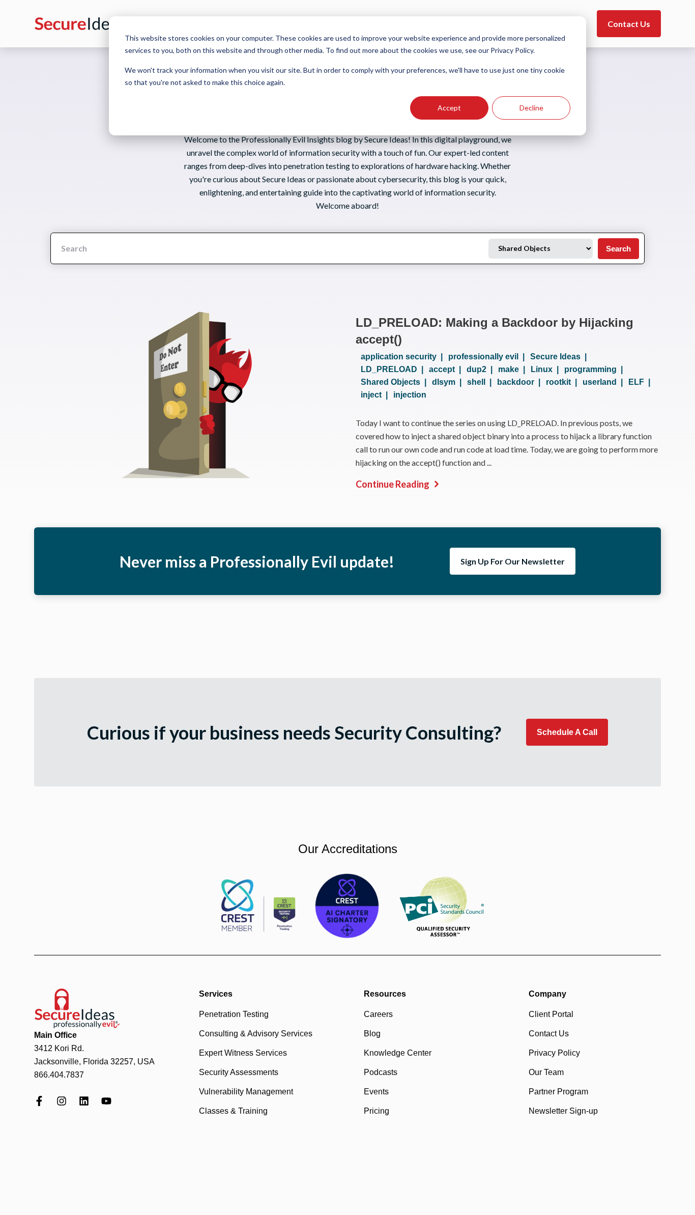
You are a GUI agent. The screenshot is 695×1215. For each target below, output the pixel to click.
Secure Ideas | (560, 356)
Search (618, 248)
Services (216, 994)
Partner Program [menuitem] (558, 1091)
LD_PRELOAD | (394, 369)
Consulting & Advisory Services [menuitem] (255, 1033)
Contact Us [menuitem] (549, 1033)
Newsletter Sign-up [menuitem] (563, 1111)
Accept (449, 107)
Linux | (547, 369)
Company (547, 994)
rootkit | (563, 382)
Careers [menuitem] (378, 1014)
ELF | (641, 382)
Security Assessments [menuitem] (238, 1072)
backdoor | (520, 382)
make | (513, 369)
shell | (481, 382)
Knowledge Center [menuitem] (397, 1053)
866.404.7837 (59, 1074)
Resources (385, 994)
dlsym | (449, 382)
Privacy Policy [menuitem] (554, 1053)
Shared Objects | (395, 382)
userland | (605, 382)
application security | (404, 356)
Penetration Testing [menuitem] (234, 1014)
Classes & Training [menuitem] (233, 1111)
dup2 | (482, 369)
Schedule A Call (567, 732)
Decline (531, 107)
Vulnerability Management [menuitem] (246, 1091)
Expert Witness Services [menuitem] (243, 1053)
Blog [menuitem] (372, 1033)
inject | (376, 394)
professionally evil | (488, 356)
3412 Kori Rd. (59, 1048)
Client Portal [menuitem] (551, 1014)
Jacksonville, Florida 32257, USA (94, 1061)
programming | (595, 369)
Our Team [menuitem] (546, 1072)
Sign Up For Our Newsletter (512, 561)
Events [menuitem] (376, 1091)
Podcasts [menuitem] (380, 1072)
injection (409, 394)
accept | (447, 369)
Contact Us (628, 24)
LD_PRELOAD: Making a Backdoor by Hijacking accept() (494, 331)
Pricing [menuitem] (376, 1111)
